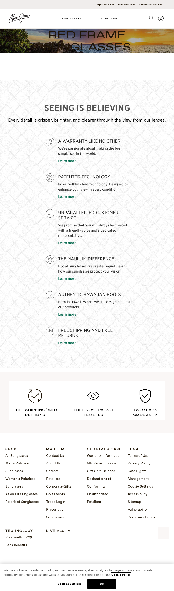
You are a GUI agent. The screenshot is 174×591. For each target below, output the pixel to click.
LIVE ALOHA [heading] (58, 531)
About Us (53, 463)
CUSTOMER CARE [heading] (104, 449)
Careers (52, 471)
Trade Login (55, 502)
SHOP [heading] (11, 449)
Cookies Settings (69, 584)
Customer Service (150, 5)
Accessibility (137, 494)
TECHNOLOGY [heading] (19, 531)
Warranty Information (104, 456)
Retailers (53, 479)
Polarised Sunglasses (22, 502)
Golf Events (55, 494)
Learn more (67, 160)
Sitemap (134, 502)
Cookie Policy (120, 575)
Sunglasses (71, 19)
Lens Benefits (16, 545)
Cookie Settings (140, 486)
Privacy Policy (139, 463)
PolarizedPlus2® (18, 537)
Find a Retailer (127, 5)
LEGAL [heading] (134, 449)
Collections (108, 19)
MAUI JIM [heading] (55, 449)
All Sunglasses (16, 456)
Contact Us (55, 456)
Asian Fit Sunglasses (21, 494)
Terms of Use (138, 456)
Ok (102, 584)
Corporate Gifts (104, 5)
